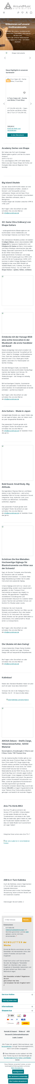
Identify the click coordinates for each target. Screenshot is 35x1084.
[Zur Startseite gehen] (17, 5)
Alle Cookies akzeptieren (18, 1081)
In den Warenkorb (17, 135)
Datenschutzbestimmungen (15, 930)
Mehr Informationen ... (17, 1068)
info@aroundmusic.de (11, 213)
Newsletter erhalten (27, 920)
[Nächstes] (30, 58)
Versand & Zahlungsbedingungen (17, 1034)
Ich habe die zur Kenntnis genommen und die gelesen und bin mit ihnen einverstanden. (17, 932)
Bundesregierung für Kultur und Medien (17, 1058)
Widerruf (22, 1031)
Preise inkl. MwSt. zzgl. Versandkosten (14, 129)
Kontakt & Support (10, 1031)
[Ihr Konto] (27, 12)
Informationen (7, 1006)
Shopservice (7, 1010)
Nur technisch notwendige (18, 1076)
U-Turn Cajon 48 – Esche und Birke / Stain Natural (17, 99)
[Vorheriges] (5, 58)
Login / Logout (17, 1037)
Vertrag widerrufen (10, 1000)
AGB (27, 932)
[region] (17, 103)
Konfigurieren (18, 1072)
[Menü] (4, 12)
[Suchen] (18, 12)
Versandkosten (7, 1046)
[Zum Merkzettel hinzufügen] (24, 92)
